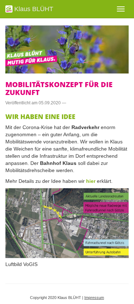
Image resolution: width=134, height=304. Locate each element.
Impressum (94, 297)
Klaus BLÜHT (33, 9)
